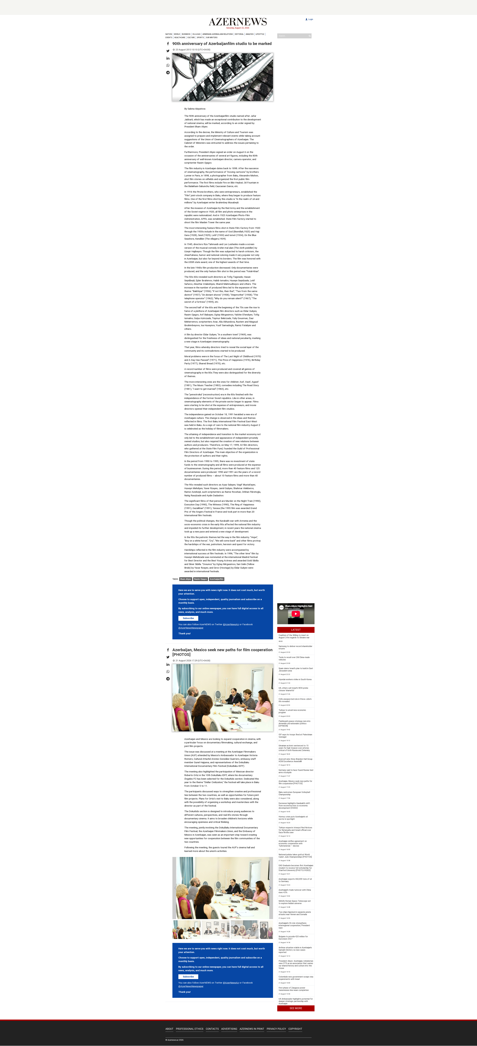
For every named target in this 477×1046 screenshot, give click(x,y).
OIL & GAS (196, 34)
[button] (167, 43)
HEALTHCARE (179, 38)
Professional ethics (189, 1028)
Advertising (229, 1028)
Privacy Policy (276, 1028)
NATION (168, 34)
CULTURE (191, 38)
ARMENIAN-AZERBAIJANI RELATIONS (217, 34)
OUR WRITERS (211, 38)
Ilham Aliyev (185, 579)
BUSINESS (186, 34)
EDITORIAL (239, 34)
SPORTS (200, 38)
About (169, 1028)
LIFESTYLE (260, 34)
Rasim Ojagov (200, 579)
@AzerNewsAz (231, 624)
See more (296, 1008)
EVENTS (168, 38)
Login (310, 19)
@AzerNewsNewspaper (190, 627)
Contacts (212, 1028)
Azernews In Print (252, 1028)
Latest (296, 629)
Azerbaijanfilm (216, 579)
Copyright (295, 1028)
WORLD (177, 34)
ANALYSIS (250, 34)
